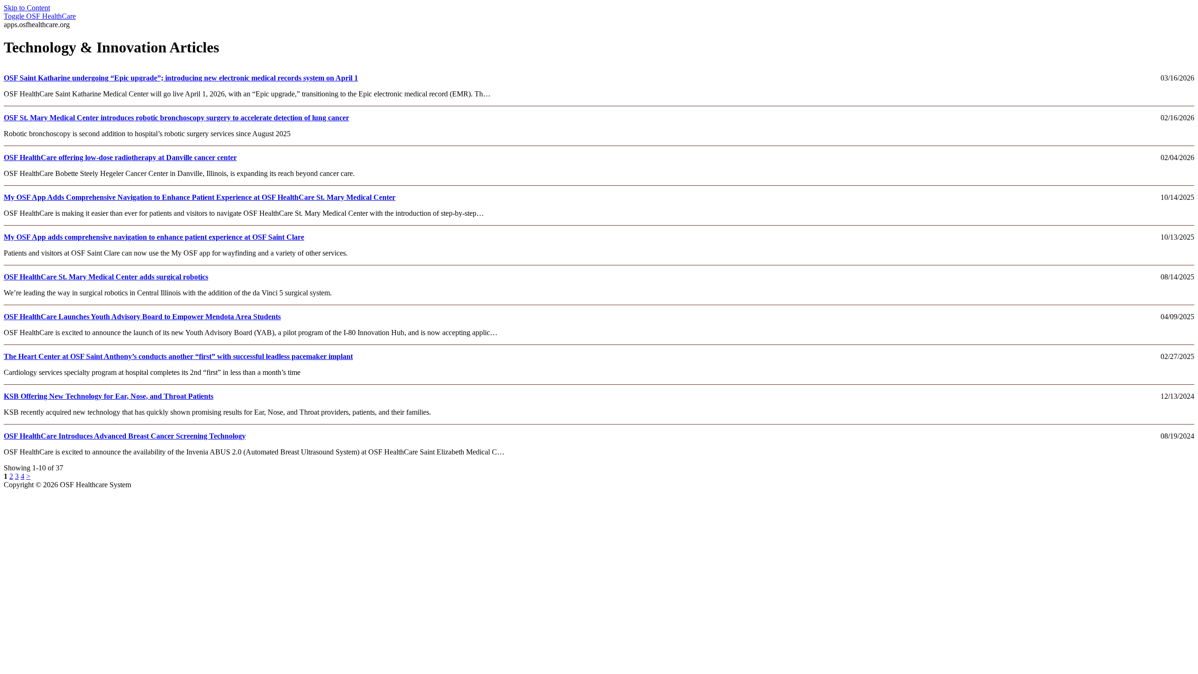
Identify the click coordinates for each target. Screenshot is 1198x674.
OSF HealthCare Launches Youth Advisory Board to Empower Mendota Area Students (142, 317)
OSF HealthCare (40, 16)
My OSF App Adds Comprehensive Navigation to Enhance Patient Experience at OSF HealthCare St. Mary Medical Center (199, 197)
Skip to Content (27, 8)
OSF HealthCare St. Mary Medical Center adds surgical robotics (106, 277)
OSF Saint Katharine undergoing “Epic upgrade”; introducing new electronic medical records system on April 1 (181, 78)
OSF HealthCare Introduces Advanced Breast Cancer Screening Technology (125, 436)
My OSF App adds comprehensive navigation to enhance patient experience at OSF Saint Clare (154, 237)
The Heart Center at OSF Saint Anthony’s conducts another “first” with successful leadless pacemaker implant (178, 356)
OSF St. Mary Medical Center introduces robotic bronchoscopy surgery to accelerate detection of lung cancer (176, 118)
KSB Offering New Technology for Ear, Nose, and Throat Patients (108, 396)
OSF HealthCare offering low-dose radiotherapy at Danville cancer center (120, 157)
